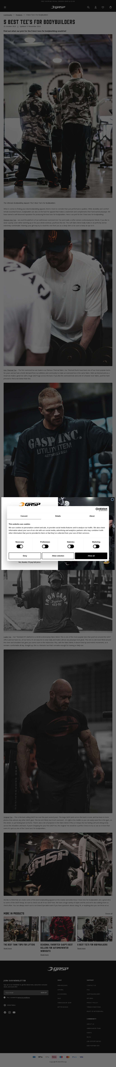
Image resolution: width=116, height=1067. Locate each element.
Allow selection (58, 556)
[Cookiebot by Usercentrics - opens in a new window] (97, 509)
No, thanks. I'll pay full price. (30, 562)
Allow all (91, 556)
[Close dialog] (112, 499)
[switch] (45, 546)
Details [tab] (58, 516)
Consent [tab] (24, 516)
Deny (25, 556)
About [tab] (91, 516)
